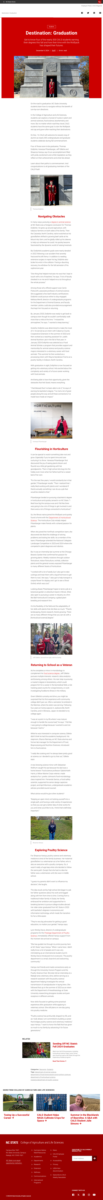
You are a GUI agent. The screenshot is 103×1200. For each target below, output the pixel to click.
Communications (40, 1176)
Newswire (42, 1069)
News (55, 1150)
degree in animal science (61, 222)
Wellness (37, 1172)
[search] (99, 2)
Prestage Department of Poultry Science (44, 1080)
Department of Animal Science (45, 1072)
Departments (38, 1160)
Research (37, 1164)
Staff (54, 51)
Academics (38, 1157)
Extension (37, 1168)
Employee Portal (86, 6)
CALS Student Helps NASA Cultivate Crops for (51, 1118)
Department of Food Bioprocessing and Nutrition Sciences (51, 1075)
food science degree (52, 673)
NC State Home (10, 2)
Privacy (55, 1164)
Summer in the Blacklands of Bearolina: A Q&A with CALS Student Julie (85, 1119)
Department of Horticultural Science (43, 1077)
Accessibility (57, 1160)
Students (50, 1069)
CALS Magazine (97, 6)
